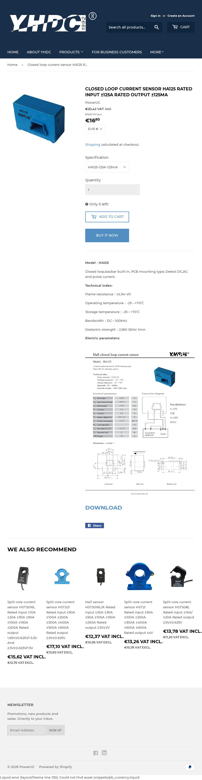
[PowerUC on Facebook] (95, 754)
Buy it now (107, 235)
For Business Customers (117, 52)
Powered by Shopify (55, 767)
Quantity (93, 180)
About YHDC (39, 52)
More (155, 52)
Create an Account (181, 15)
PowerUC (26, 767)
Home (12, 52)
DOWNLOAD (103, 507)
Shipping (92, 144)
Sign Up (55, 730)
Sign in (156, 15)
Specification (97, 157)
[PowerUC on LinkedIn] (104, 754)
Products (70, 52)
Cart (184, 27)
